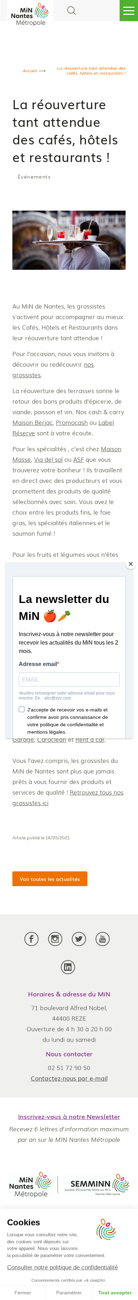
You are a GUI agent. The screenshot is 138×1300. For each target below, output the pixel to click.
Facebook (31, 944)
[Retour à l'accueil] (30, 14)
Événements (34, 177)
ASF (78, 459)
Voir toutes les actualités (50, 878)
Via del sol (48, 459)
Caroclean (51, 739)
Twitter (79, 944)
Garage (23, 739)
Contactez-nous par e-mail (69, 1078)
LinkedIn (68, 972)
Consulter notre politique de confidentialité (62, 1267)
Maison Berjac (32, 422)
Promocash (72, 422)
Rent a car (90, 739)
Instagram (55, 944)
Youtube (102, 944)
